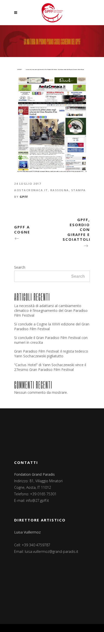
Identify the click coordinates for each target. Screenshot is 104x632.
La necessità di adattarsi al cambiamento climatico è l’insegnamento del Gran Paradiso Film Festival (51, 310)
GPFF (24, 197)
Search (19, 267)
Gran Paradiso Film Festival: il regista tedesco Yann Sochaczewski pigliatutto (51, 353)
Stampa (78, 190)
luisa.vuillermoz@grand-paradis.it (51, 551)
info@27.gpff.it (37, 500)
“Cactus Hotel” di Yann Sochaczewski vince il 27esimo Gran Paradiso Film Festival (50, 367)
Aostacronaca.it (31, 190)
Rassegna (59, 190)
